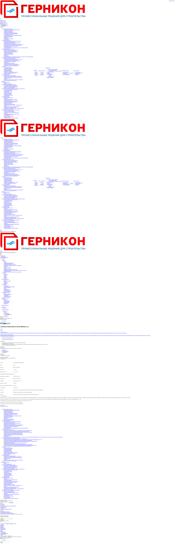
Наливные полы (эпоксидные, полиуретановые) (102, 335)
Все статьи (2, 510)
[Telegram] (9, 323)
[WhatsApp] (7, 323)
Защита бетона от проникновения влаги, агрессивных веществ (131, 335)
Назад (5, 261)
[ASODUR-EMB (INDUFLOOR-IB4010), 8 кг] (7, 337)
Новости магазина (4, 501)
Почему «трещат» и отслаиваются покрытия (7, 513)
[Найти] (0, 19)
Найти (1, 542)
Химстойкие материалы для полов (69, 335)
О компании (6, 274)
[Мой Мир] (3, 323)
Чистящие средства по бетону (145, 335)
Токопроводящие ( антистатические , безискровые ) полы (83, 335)
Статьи (1, 530)
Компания (2, 524)
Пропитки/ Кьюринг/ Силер (4, 335)
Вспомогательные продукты (51, 335)
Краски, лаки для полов (60, 335)
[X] (4, 323)
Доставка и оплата (7, 300)
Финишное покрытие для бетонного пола (18, 335)
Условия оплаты (2, 528)
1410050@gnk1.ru (4, 319)
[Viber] (6, 323)
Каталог (5, 262)
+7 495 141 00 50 (3, 24)
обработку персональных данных (11, 523)
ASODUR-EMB (2, 406)
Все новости (2, 504)
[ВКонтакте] (0, 323)
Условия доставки (3, 529)
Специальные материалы (29, 335)
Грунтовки (10, 335)
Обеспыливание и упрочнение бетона (115, 335)
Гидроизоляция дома (3, 507)
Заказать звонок (2, 258)
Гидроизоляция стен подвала (4, 511)
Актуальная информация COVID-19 (6, 509)
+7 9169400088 (4, 25)
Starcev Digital (9, 537)
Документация (6, 285)
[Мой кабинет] (0, 230)
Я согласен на (8, 523)
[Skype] (8, 323)
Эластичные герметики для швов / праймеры (40, 335)
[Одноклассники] (2, 323)
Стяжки (93, 335)
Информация (2, 527)
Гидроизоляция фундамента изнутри (6, 512)
